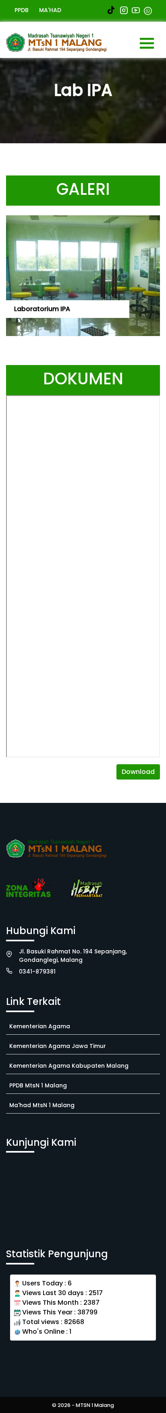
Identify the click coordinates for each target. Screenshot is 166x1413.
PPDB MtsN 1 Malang (38, 1085)
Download (138, 771)
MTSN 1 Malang (95, 1405)
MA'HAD (50, 10)
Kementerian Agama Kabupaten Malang (69, 1066)
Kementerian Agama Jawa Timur (57, 1046)
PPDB (22, 10)
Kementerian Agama (39, 1026)
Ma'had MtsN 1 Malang (42, 1105)
